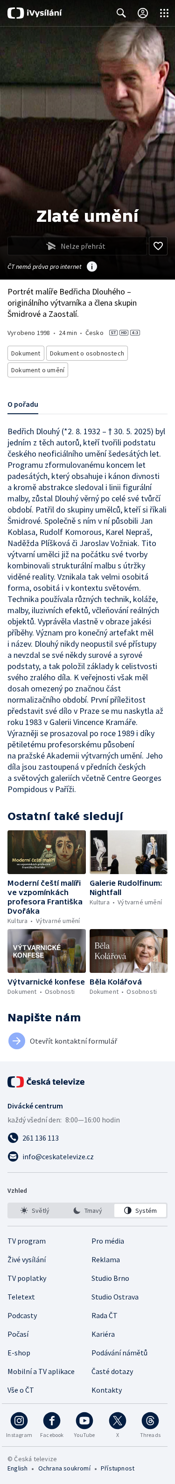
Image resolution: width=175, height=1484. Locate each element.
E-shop (18, 1352)
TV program (26, 1240)
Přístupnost (117, 1468)
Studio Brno (110, 1278)
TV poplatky (26, 1278)
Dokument (26, 353)
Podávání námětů (119, 1352)
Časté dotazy (112, 1371)
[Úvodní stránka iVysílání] (34, 13)
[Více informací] (92, 267)
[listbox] (87, 1210)
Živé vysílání (26, 1259)
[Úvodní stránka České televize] (46, 1081)
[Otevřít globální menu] (164, 13)
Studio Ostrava (115, 1296)
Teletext (21, 1296)
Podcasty (22, 1315)
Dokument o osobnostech (87, 353)
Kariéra (103, 1334)
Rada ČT (104, 1315)
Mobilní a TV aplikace (41, 1371)
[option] (35, 1210)
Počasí (17, 1334)
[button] (46, 852)
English (17, 1468)
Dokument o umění (37, 370)
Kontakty (106, 1390)
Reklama (105, 1259)
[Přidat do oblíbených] (158, 246)
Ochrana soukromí (64, 1468)
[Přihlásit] (143, 13)
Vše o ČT (20, 1390)
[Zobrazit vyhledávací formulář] (121, 13)
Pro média (107, 1240)
